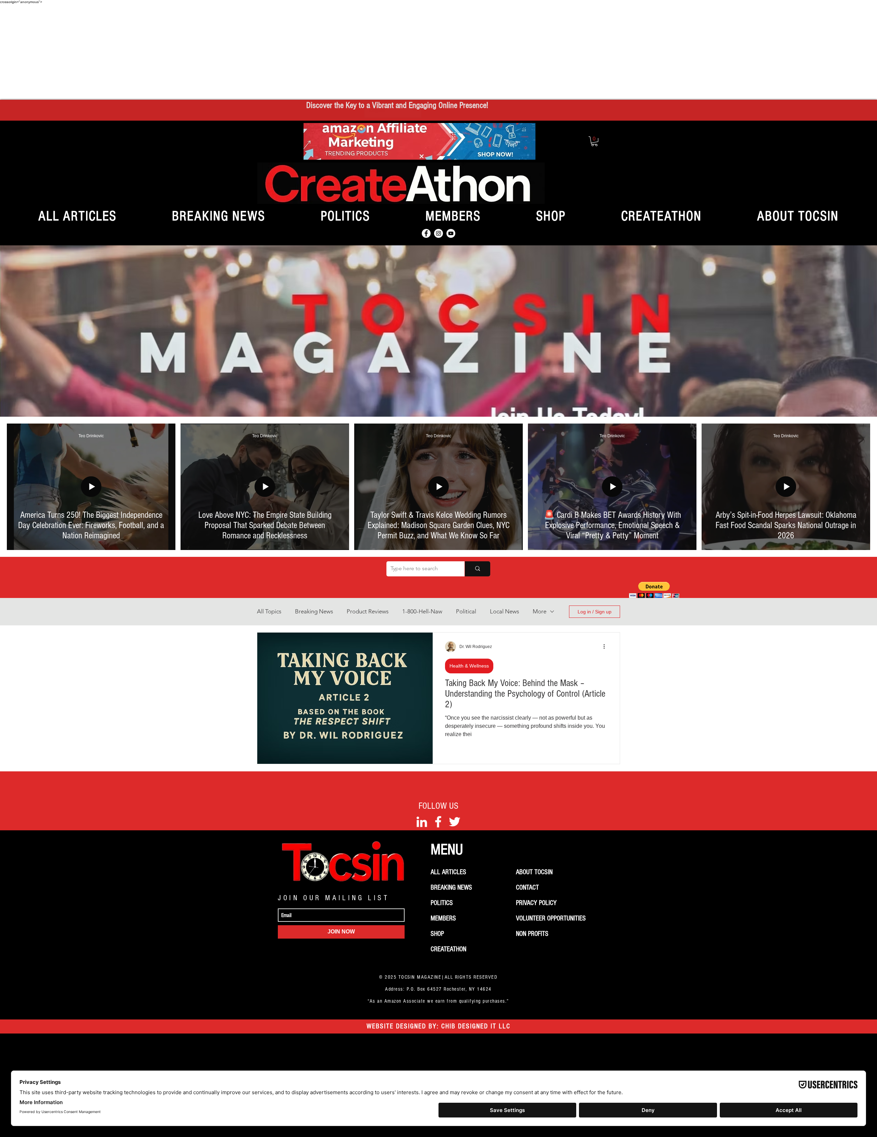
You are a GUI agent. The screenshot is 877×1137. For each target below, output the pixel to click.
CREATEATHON (448, 949)
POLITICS (442, 903)
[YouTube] (450, 233)
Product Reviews (367, 611)
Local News (504, 611)
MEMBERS (443, 918)
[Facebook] (426, 233)
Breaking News (314, 611)
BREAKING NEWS (451, 887)
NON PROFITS (532, 934)
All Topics (269, 611)
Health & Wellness (469, 666)
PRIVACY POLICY (536, 903)
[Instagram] (438, 233)
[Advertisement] (438, 52)
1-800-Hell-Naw (422, 611)
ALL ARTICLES (448, 872)
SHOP (437, 934)
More (539, 611)
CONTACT (527, 887)
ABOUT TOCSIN (534, 872)
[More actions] (606, 647)
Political (466, 611)
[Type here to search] (477, 568)
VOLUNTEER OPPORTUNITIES (551, 918)
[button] (594, 141)
